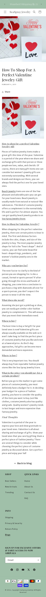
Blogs (7, 535)
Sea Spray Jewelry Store (13, 219)
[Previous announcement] (5, 4)
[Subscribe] (38, 560)
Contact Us (29, 492)
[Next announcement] (41, 4)
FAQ (26, 498)
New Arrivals (11, 487)
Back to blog (24, 463)
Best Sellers (10, 481)
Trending (9, 492)
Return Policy (11, 529)
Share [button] (7, 92)
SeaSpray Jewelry (26, 590)
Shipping (9, 517)
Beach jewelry (9, 191)
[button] (5, 12)
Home (27, 481)
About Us (28, 487)
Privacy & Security (13, 523)
